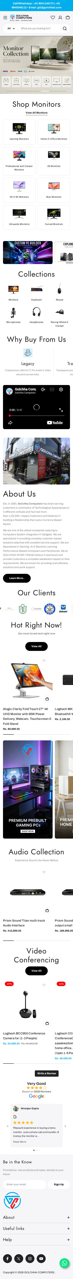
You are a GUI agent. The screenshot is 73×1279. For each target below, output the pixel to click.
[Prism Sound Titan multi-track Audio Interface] (28, 891)
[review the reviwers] (15, 1118)
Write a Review (46, 1073)
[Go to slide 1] (34, 1150)
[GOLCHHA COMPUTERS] (28, 252)
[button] (44, 660)
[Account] (60, 17)
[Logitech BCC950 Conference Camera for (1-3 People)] (28, 1004)
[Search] (65, 28)
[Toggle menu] (5, 17)
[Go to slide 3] (39, 1150)
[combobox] (36, 28)
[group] (36, 65)
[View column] (28, 791)
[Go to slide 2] (36, 1150)
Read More (19, 1141)
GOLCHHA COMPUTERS (39, 1272)
